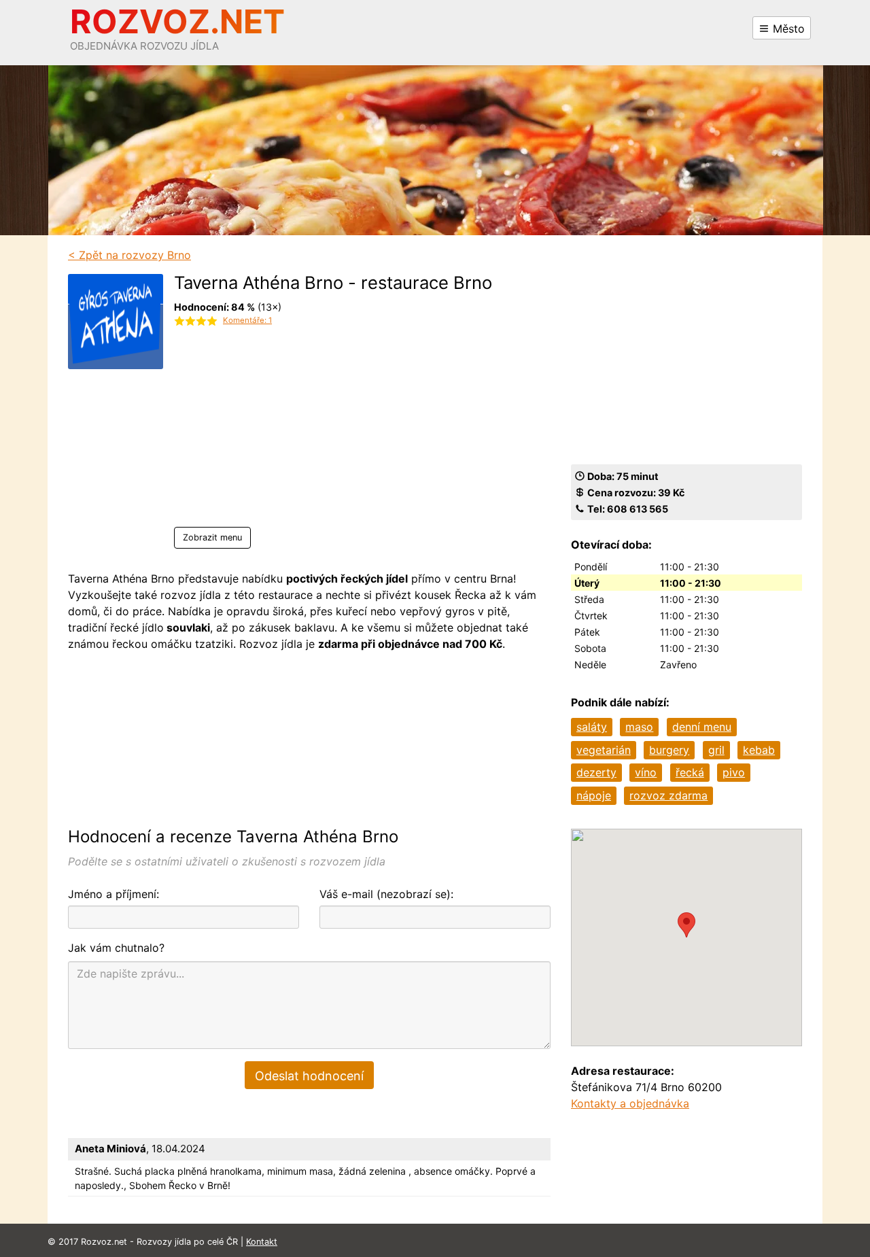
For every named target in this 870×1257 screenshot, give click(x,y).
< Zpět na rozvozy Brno (129, 255)
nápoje (593, 795)
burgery (669, 750)
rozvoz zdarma (668, 795)
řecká (690, 772)
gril (716, 750)
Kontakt (261, 1242)
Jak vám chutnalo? (116, 947)
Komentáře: (247, 320)
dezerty (596, 772)
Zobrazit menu (212, 537)
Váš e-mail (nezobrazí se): (386, 894)
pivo (734, 772)
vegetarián (603, 750)
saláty (591, 727)
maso (639, 727)
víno (646, 772)
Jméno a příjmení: (113, 894)
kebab (759, 750)
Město (787, 28)
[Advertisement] (333, 432)
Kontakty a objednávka (630, 1103)
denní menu (701, 727)
